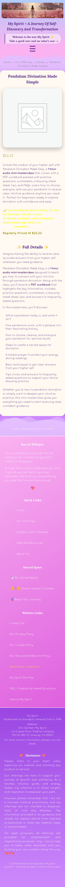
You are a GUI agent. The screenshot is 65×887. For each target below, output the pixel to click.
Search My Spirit (21, 699)
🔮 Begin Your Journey (26, 599)
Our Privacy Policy (22, 634)
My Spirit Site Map (22, 677)
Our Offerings (23, 62)
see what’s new (46, 41)
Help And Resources (30, 542)
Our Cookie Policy (21, 644)
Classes (40, 62)
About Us (23, 553)
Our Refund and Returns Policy (30, 655)
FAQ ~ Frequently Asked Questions (33, 688)
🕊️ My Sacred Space (24, 577)
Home (7, 62)
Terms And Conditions (24, 666)
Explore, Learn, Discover (32, 531)
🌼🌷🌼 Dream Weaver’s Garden (32, 588)
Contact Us (17, 623)
